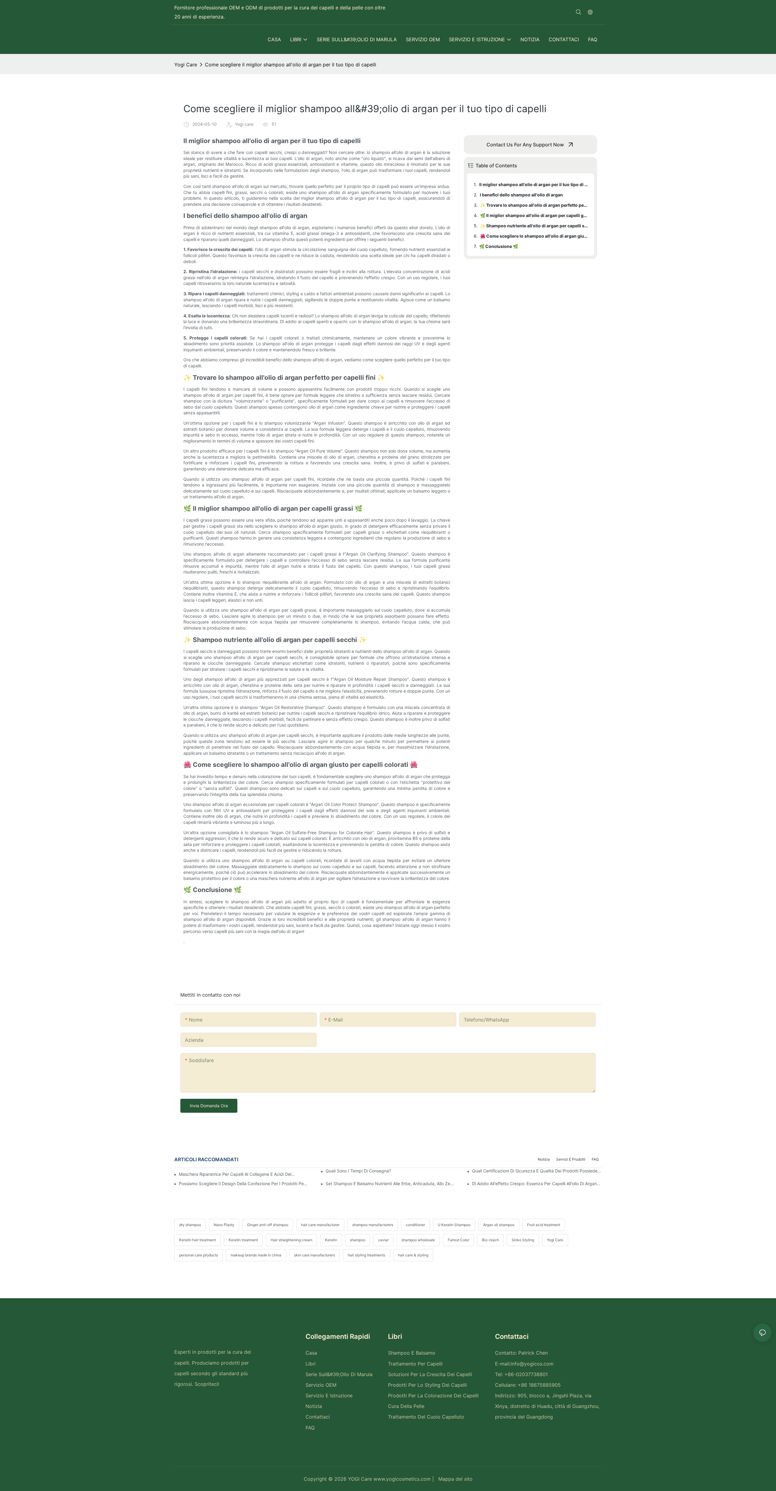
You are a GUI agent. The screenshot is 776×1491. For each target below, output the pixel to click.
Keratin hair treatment (197, 1240)
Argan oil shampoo (498, 1224)
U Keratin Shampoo (454, 1224)
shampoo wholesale (418, 1240)
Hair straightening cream (291, 1240)
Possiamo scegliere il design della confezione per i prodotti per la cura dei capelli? (244, 1183)
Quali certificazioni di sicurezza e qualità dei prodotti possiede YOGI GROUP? (537, 1170)
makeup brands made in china (256, 1255)
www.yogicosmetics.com (401, 1479)
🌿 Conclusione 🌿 (498, 246)
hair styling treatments (366, 1255)
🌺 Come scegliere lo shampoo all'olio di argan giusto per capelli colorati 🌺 (534, 236)
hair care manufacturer (320, 1224)
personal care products (198, 1255)
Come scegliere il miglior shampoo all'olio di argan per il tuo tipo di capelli (290, 65)
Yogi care (185, 65)
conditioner (415, 1224)
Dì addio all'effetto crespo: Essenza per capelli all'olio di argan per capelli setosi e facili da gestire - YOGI (537, 1183)
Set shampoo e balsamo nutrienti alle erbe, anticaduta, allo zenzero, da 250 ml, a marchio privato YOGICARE (390, 1183)
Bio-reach (490, 1240)
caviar (383, 1240)
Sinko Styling (523, 1240)
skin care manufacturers (314, 1255)
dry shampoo (190, 1224)
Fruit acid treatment (543, 1224)
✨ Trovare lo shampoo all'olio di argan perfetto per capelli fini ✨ (534, 205)
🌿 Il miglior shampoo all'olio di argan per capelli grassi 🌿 (534, 215)
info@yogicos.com (532, 1364)
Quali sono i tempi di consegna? (358, 1170)
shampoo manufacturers (372, 1224)
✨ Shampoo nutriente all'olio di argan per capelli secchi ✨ (534, 225)
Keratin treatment (243, 1240)
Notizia (544, 1159)
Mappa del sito (455, 1479)
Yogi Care (555, 1240)
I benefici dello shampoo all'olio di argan (521, 194)
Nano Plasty (224, 1224)
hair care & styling (413, 1255)
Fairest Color (458, 1240)
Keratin (331, 1240)
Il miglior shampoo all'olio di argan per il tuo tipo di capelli (533, 184)
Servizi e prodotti (570, 1159)
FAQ (595, 1159)
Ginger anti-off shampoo (267, 1224)
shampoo (357, 1240)
